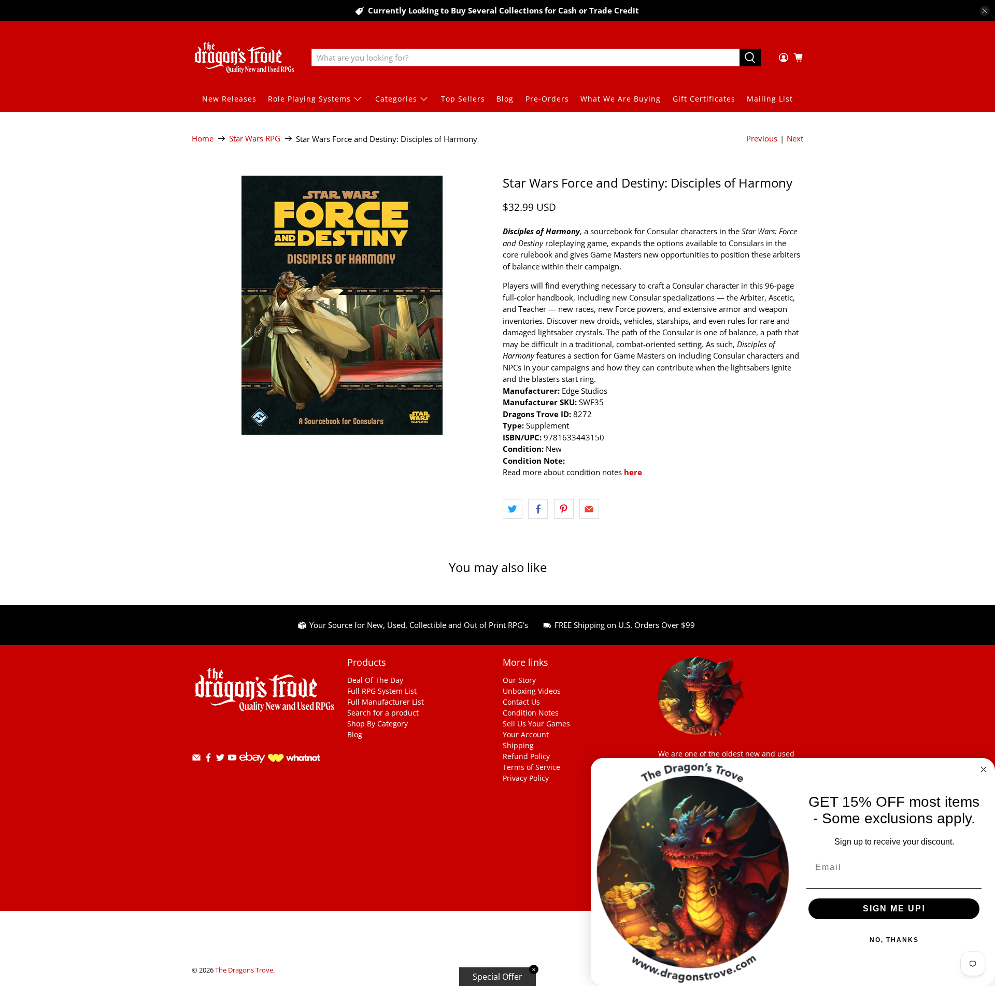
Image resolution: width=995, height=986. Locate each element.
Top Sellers (463, 99)
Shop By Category (377, 723)
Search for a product (383, 713)
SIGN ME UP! (894, 908)
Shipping (518, 745)
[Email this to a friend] (589, 509)
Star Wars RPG (254, 138)
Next (795, 138)
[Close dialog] (983, 769)
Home (203, 138)
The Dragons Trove (244, 970)
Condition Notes (531, 713)
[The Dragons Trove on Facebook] (208, 759)
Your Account (526, 734)
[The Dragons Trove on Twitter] (220, 759)
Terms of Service (531, 767)
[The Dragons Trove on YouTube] (232, 759)
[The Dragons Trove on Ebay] (252, 768)
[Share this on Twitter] (512, 509)
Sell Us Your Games (536, 723)
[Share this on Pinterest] (564, 509)
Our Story (519, 680)
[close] (984, 11)
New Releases (229, 99)
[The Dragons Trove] (244, 57)
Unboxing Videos (532, 691)
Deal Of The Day (375, 680)
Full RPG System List (382, 691)
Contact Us (521, 702)
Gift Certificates (704, 99)
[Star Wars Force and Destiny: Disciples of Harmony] (342, 305)
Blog (505, 99)
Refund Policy (526, 756)
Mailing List (770, 99)
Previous (761, 138)
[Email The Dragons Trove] (196, 759)
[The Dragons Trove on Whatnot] (294, 759)
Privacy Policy (526, 778)
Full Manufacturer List (385, 702)
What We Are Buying (620, 99)
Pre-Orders (547, 99)
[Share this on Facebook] (538, 509)
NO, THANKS (894, 940)
